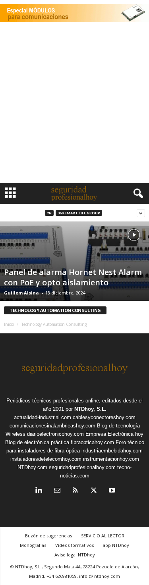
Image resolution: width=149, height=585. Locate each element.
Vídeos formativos (74, 545)
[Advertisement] (74, 104)
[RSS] (75, 491)
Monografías (33, 545)
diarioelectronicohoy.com (55, 434)
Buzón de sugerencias (48, 536)
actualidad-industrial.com (42, 417)
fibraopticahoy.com (92, 442)
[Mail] (57, 491)
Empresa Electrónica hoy (114, 434)
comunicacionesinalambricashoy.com (52, 426)
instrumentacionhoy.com (111, 459)
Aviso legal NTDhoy (74, 555)
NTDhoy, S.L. (90, 409)
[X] (94, 491)
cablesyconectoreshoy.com (104, 417)
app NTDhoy (116, 545)
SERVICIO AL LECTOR (102, 536)
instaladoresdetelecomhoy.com (45, 459)
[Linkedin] (39, 491)
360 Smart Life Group (79, 213)
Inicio (9, 324)
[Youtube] (111, 491)
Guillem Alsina (21, 293)
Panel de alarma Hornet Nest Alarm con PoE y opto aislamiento (73, 277)
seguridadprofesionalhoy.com (82, 467)
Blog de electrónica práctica (37, 442)
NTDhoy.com (32, 467)
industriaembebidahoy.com (112, 451)
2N (49, 213)
